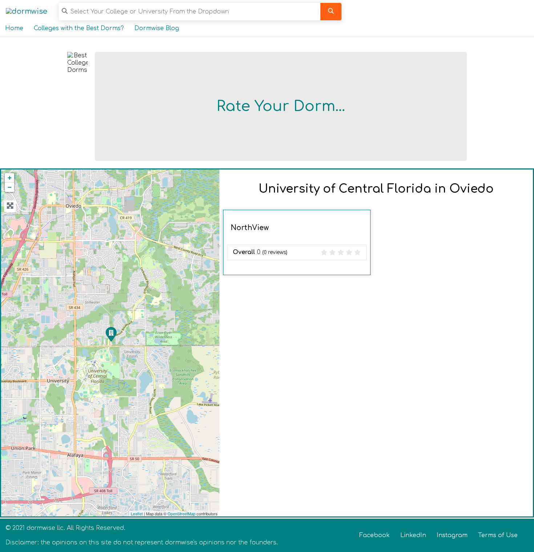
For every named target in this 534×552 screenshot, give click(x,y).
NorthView (250, 228)
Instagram (452, 535)
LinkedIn (413, 535)
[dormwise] (26, 11)
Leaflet (137, 513)
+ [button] (10, 177)
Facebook (374, 535)
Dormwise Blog (156, 28)
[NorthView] (111, 334)
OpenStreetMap (181, 513)
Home (14, 28)
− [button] (10, 187)
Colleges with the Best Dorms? (79, 28)
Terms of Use (498, 535)
